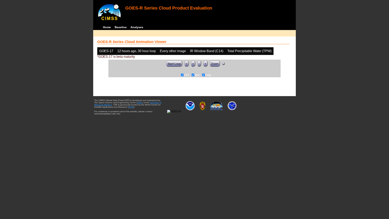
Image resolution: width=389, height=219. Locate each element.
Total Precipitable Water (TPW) (249, 51)
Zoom (215, 63)
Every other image (173, 51)
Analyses (136, 27)
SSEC (140, 102)
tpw (197, 75)
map (208, 75)
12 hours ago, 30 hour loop (136, 51)
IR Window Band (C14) (206, 51)
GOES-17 (106, 51)
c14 (186, 75)
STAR (131, 107)
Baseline (121, 27)
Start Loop (174, 63)
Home (107, 27)
